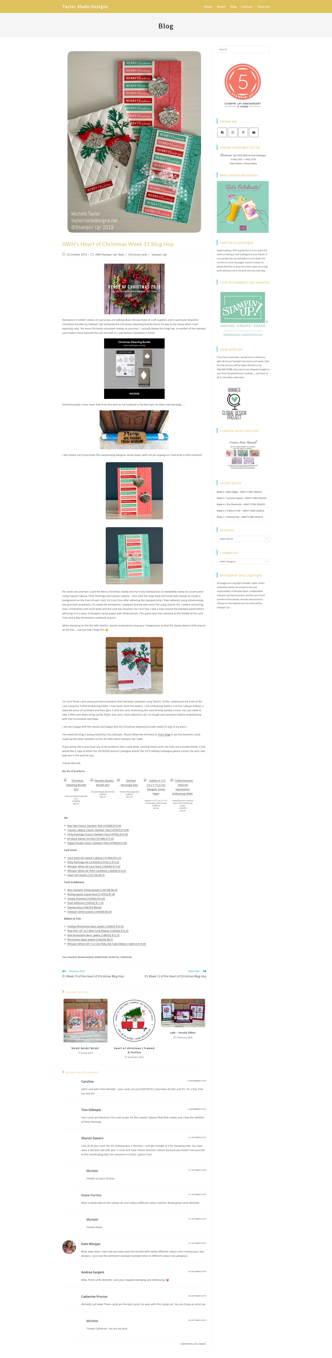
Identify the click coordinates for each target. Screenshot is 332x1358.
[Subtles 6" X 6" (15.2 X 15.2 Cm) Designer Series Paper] (156, 786)
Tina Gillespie (91, 1110)
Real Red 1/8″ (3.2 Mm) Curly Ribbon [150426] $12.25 (97, 930)
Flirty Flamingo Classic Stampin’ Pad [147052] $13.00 (97, 834)
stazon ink (126, 957)
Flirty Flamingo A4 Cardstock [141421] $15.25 (93, 862)
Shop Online (250, 163)
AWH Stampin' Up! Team (109, 254)
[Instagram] (232, 132)
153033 (103, 794)
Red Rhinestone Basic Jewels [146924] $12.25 (93, 935)
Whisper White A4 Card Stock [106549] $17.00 (93, 866)
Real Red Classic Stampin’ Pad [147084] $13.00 (94, 825)
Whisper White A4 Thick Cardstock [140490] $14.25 (96, 870)
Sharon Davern (92, 1138)
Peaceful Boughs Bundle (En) (102, 792)
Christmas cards (137, 254)
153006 (76, 801)
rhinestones (101, 957)
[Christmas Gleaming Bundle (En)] (76, 784)
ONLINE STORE (224, 369)
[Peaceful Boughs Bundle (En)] (103, 782)
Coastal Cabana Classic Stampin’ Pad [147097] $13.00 (98, 830)
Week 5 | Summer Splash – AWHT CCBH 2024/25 (241, 498)
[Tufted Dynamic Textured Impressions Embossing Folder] (182, 786)
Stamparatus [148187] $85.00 (84, 907)
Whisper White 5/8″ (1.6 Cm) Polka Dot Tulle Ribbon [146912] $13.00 (106, 943)
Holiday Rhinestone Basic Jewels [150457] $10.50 (95, 926)
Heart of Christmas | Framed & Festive (134, 1050)
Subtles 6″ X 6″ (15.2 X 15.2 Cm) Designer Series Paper (156, 801)
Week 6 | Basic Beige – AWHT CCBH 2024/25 (239, 491)
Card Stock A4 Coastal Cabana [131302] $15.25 (94, 857)
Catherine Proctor (94, 1296)
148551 (129, 794)
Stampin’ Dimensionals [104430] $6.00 (89, 911)
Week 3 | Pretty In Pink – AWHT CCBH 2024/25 (240, 510)
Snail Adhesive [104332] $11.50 (85, 903)
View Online (236, 163)
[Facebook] (222, 132)
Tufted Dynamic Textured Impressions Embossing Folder (182, 803)
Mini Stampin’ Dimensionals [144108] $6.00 (92, 890)
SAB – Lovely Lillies (183, 1032)
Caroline (87, 1081)
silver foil (114, 957)
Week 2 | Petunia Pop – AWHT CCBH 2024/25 (240, 516)
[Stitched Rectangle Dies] (129, 782)
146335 (182, 808)
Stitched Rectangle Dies (129, 792)
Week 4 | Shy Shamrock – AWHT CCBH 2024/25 (241, 504)
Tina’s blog (164, 734)
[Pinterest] (243, 132)
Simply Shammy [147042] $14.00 (86, 898)
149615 (156, 805)
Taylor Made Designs (85, 6)
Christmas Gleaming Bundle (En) (76, 797)
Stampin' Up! (159, 254)
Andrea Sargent (92, 1272)
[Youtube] (254, 132)
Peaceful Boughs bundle (81, 957)
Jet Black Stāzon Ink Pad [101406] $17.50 (90, 838)
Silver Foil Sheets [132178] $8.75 (86, 875)
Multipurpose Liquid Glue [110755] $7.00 (91, 894)
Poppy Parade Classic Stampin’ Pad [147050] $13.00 (97, 843)
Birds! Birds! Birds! (85, 1048)
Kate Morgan (90, 1244)
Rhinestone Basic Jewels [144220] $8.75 (90, 939)
